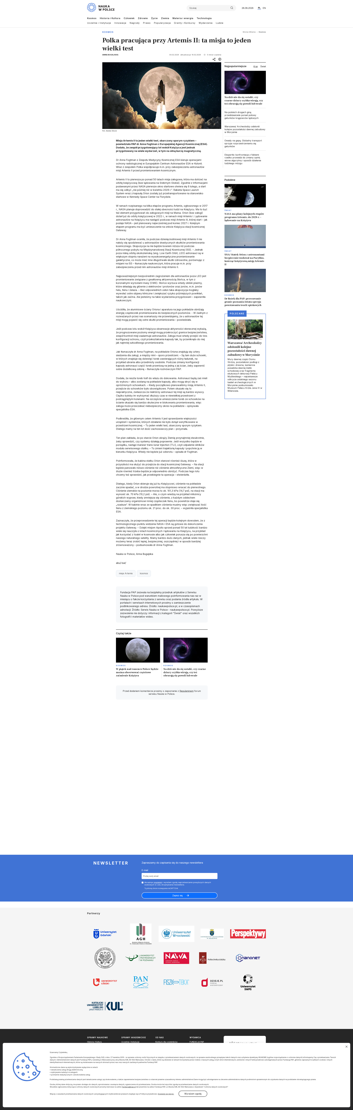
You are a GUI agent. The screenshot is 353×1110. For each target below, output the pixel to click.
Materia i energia (183, 18)
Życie (154, 18)
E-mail (145, 870)
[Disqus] (161, 740)
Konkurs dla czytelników (166, 1042)
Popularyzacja (162, 23)
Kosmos (92, 18)
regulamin (158, 882)
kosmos (144, 573)
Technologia (204, 18)
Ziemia (165, 18)
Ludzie (219, 23)
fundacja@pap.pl (129, 1087)
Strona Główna (249, 32)
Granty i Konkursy (184, 23)
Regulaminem (187, 691)
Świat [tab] (263, 66)
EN (264, 8)
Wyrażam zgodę (192, 1093)
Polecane (237, 313)
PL (259, 7)
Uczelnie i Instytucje (99, 23)
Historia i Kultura (110, 18)
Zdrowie (143, 18)
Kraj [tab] (255, 66)
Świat (228, 210)
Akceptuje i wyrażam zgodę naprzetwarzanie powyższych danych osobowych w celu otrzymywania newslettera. (177, 883)
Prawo (147, 23)
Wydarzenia (205, 23)
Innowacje (120, 23)
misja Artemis (126, 573)
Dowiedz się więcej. (166, 1094)
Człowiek (129, 18)
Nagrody (135, 23)
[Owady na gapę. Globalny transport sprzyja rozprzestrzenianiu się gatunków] (245, 143)
